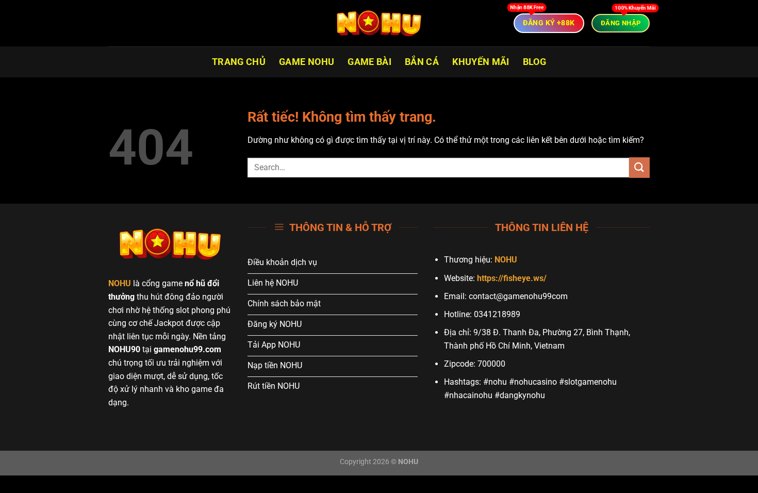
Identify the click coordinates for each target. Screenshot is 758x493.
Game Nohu (306, 62)
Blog (534, 62)
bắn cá (422, 62)
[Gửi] (639, 167)
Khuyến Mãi (480, 62)
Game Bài (369, 62)
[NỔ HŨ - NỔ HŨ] (379, 23)
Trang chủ (239, 62)
